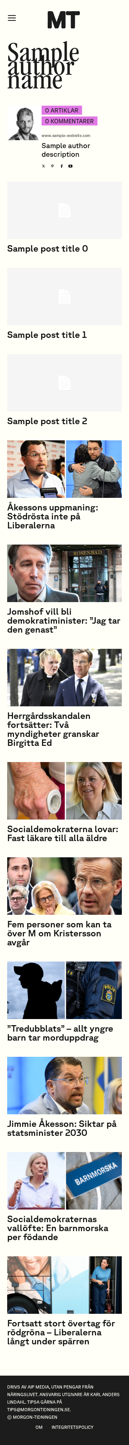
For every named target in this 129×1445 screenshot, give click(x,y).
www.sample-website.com (66, 135)
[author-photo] (24, 138)
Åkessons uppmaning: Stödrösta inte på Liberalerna (52, 516)
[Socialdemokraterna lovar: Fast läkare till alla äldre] (64, 791)
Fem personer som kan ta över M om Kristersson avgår (59, 933)
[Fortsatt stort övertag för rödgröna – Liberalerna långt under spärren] (64, 1285)
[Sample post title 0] (64, 210)
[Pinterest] (52, 164)
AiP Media (38, 1387)
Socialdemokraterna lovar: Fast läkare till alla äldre (62, 833)
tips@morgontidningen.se (38, 1409)
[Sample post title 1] (64, 296)
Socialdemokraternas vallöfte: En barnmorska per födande (57, 1228)
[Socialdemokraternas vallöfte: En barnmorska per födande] (64, 1181)
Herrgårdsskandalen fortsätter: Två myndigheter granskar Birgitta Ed (53, 729)
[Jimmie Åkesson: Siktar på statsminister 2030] (64, 1085)
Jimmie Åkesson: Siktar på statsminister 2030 (61, 1128)
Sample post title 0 (47, 248)
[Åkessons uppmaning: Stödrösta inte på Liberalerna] (64, 469)
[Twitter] (44, 164)
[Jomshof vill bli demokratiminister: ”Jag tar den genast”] (64, 573)
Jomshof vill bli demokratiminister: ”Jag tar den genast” (63, 620)
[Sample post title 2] (64, 383)
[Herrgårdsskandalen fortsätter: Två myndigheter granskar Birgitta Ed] (64, 677)
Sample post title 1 (47, 334)
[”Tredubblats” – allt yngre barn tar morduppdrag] (64, 990)
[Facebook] (61, 164)
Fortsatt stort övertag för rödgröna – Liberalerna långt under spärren (61, 1332)
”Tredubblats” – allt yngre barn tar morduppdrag (60, 1032)
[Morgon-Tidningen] (64, 19)
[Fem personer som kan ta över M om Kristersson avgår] (64, 886)
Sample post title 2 (47, 421)
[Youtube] (70, 164)
